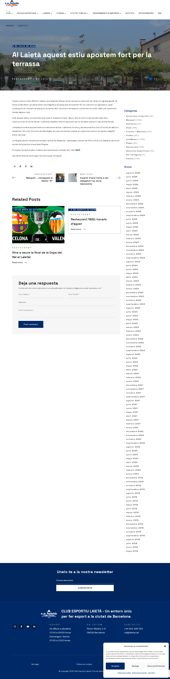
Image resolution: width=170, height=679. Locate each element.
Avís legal (35, 664)
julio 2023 (132, 312)
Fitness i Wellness (139, 131)
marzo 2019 (132, 512)
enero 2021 (132, 427)
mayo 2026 (132, 184)
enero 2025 (132, 242)
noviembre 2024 (135, 250)
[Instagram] (15, 626)
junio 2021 (132, 408)
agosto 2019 (133, 493)
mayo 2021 (132, 412)
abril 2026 (132, 188)
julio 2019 (131, 497)
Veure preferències (156, 666)
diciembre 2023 (134, 292)
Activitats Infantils (140, 116)
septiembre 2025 (135, 215)
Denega (135, 666)
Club (131, 128)
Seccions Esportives (140, 151)
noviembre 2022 (135, 343)
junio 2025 (132, 223)
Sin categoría (135, 155)
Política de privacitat (139, 673)
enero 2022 (132, 381)
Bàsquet (134, 120)
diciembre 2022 (134, 339)
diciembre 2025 (134, 204)
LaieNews (135, 139)
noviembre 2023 (135, 296)
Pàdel (132, 143)
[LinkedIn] (34, 626)
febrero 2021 (133, 424)
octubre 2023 (133, 300)
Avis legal (151, 673)
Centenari (133, 124)
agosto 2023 (133, 308)
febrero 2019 (133, 516)
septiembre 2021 (135, 397)
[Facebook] (21, 626)
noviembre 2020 (135, 435)
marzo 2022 (132, 373)
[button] (165, 646)
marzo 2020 (132, 466)
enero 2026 (132, 200)
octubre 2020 (133, 439)
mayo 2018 (132, 551)
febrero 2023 (133, 331)
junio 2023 (132, 316)
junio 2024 (132, 269)
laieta (46, 79)
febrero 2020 (133, 470)
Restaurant (22, 79)
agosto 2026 (133, 173)
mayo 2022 (132, 366)
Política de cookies (124, 673)
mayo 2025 (132, 227)
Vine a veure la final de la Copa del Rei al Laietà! (37, 255)
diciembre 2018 (134, 524)
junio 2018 (132, 547)
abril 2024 (132, 277)
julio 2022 (132, 358)
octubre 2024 (134, 254)
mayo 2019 (132, 505)
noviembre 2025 (135, 208)
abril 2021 (131, 416)
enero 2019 (132, 520)
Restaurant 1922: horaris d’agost (89, 221)
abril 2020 (132, 462)
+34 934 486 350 (133, 628)
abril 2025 (132, 231)
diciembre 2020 (134, 431)
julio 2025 (132, 219)
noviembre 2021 (135, 389)
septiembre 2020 (135, 443)
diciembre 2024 (135, 246)
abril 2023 (132, 323)
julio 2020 (132, 451)
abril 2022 (132, 370)
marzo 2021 (132, 420)
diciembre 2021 (134, 385)
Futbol (132, 135)
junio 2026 (132, 180)
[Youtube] (27, 626)
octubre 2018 (133, 532)
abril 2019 (131, 508)
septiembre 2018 (135, 535)
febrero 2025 (133, 238)
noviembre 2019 (135, 481)
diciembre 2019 (134, 478)
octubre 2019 (133, 485)
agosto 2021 (133, 400)
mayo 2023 (132, 319)
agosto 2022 (133, 354)
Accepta (115, 666)
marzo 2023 (132, 327)
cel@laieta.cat (131, 632)
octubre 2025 (133, 211)
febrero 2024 (133, 285)
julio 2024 (132, 265)
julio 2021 (131, 404)
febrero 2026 (133, 196)
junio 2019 (132, 501)
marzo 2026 (132, 192)
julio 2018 (131, 543)
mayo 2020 (132, 458)
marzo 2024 (132, 281)
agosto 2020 (133, 447)
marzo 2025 (132, 235)
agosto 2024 (133, 262)
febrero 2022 (133, 377)
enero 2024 (132, 289)
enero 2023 (132, 335)
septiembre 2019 (135, 489)
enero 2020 (132, 474)
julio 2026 (132, 177)
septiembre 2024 (135, 258)
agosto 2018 (133, 539)
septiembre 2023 (135, 304)
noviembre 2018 (135, 528)
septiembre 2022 (135, 350)
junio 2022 (132, 362)
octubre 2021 (133, 393)
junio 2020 (132, 454)
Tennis (133, 158)
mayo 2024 (132, 273)
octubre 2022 (133, 346)
